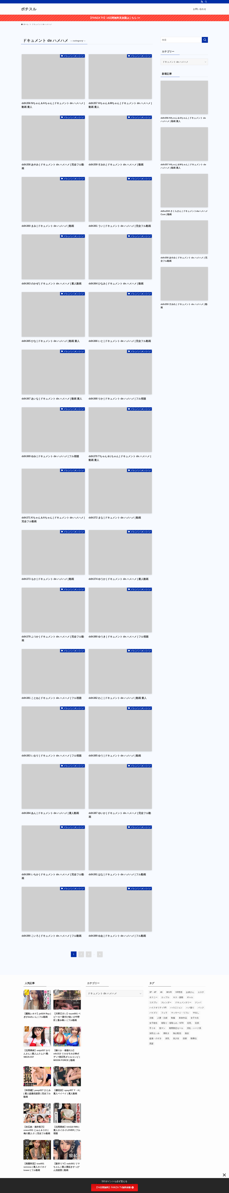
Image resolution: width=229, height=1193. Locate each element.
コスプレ (153, 1002)
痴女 (187, 1033)
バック (201, 1007)
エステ (201, 992)
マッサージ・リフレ (180, 1013)
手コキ (152, 1028)
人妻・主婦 (162, 1018)
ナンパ (198, 1002)
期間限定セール (176, 1028)
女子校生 (153, 1023)
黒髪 (151, 1043)
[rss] (202, 1)
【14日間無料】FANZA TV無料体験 (113, 1187)
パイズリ (153, 1013)
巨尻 (197, 1023)
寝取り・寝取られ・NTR (172, 1023)
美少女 (176, 1038)
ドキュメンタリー (183, 1002)
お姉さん (190, 992)
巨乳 (189, 1023)
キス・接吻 (178, 997)
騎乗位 (194, 1038)
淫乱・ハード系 (194, 1028)
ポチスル (29, 9)
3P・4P (152, 992)
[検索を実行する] (205, 40)
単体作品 (183, 1018)
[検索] (206, 1)
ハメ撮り (190, 1007)
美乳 (167, 1038)
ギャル (190, 997)
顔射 (185, 1038)
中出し (196, 1013)
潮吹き (166, 1033)
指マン (162, 1028)
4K (161, 992)
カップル (165, 997)
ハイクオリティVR (157, 1007)
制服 (173, 1018)
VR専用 (178, 992)
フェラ (164, 1013)
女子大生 (195, 1018)
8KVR (169, 992)
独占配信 (177, 1033)
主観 (151, 1018)
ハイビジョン (176, 1007)
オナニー (153, 997)
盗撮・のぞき (155, 1038)
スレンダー (166, 1002)
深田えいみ (154, 1033)
